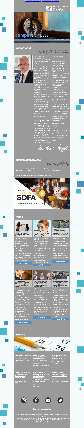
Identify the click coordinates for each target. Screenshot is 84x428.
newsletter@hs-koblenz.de (54, 420)
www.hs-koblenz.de (42, 421)
